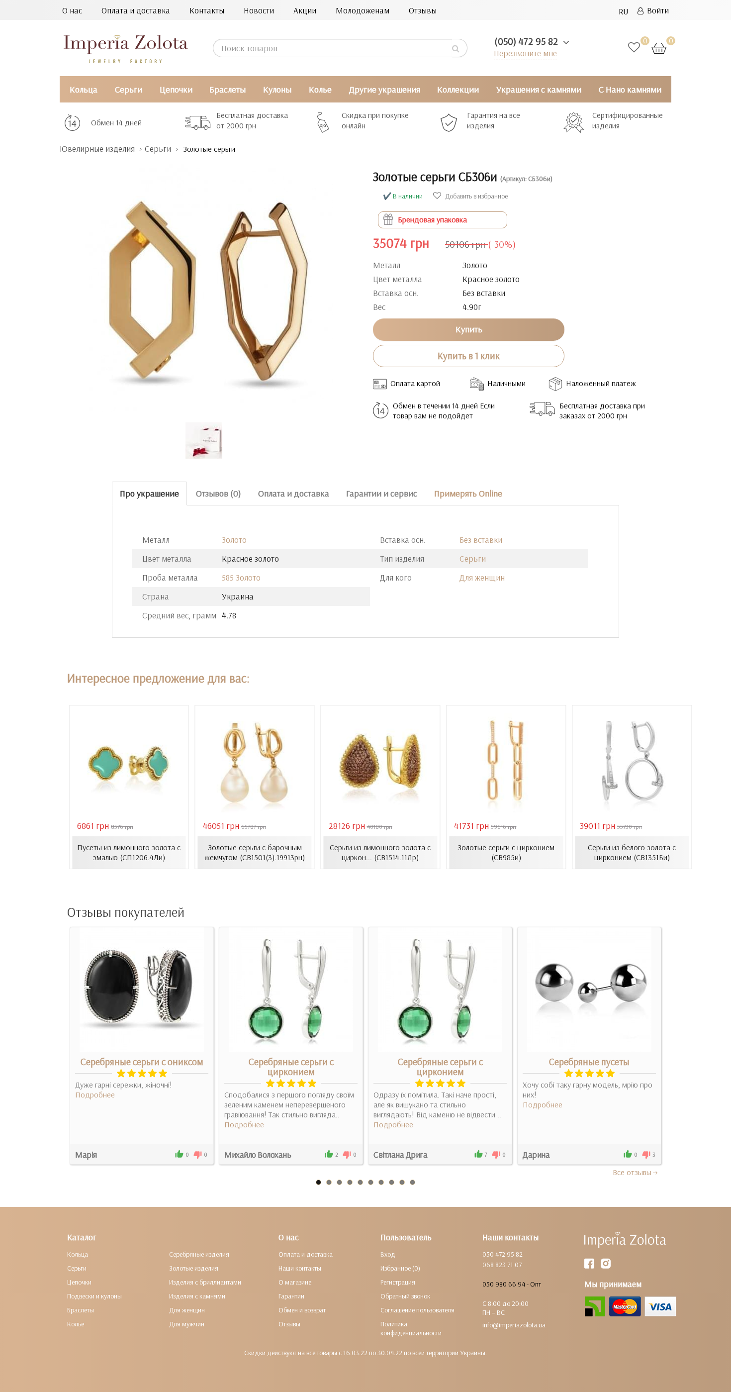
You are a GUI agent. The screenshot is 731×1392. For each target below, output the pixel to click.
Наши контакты (299, 1268)
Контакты (206, 10)
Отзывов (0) (218, 493)
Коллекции (458, 89)
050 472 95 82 (502, 1254)
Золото (234, 539)
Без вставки (480, 539)
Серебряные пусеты (589, 1062)
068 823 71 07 (502, 1264)
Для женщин (482, 577)
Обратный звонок (405, 1296)
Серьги (128, 89)
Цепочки (176, 89)
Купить (469, 329)
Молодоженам (362, 10)
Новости (259, 10)
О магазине (294, 1282)
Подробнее (95, 1094)
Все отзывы (632, 1172)
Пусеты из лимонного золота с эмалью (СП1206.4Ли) (129, 852)
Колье (320, 89)
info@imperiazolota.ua (514, 1324)
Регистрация (397, 1282)
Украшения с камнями (538, 89)
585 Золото (241, 577)
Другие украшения (384, 89)
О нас (72, 10)
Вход (387, 1254)
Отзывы (423, 10)
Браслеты (227, 89)
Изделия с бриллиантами (205, 1282)
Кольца (83, 89)
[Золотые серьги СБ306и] (209, 283)
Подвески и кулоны (94, 1296)
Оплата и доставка (135, 10)
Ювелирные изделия (97, 148)
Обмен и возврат (302, 1309)
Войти (656, 10)
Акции (304, 10)
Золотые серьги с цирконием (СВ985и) (505, 852)
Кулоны (277, 89)
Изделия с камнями (197, 1296)
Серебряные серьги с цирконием (291, 1067)
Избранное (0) (400, 1268)
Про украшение (149, 493)
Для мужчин (186, 1323)
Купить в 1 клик (469, 356)
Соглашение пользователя (417, 1309)
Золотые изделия (193, 1268)
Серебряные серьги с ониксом (142, 1062)
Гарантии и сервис (381, 493)
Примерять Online (468, 493)
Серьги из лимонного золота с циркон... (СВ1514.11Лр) (380, 852)
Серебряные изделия (199, 1254)
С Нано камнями (630, 89)
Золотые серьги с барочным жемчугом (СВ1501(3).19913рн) (254, 852)
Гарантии (291, 1296)
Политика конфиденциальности (411, 1328)
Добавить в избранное (476, 196)
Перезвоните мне (525, 53)
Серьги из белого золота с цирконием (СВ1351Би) (632, 852)
